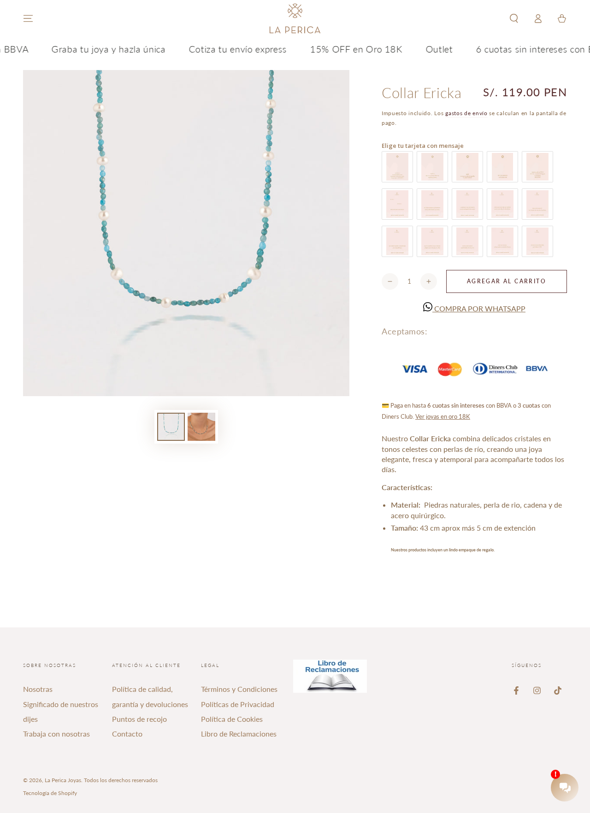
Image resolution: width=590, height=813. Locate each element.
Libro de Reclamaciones (239, 733)
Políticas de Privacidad (237, 704)
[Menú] (28, 18)
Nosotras (38, 688)
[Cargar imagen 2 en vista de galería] (201, 427)
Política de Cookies (232, 718)
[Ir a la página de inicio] (295, 18)
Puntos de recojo (139, 718)
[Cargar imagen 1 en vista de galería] (171, 427)
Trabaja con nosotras (56, 733)
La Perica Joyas (63, 780)
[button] (514, 18)
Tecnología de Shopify (50, 793)
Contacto (127, 733)
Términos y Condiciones (239, 688)
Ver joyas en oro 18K (442, 416)
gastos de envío (466, 113)
